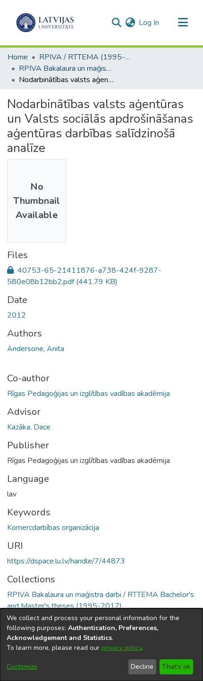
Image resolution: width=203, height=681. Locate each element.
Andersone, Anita (35, 349)
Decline (142, 666)
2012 (16, 315)
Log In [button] (149, 22)
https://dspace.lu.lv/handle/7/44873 (66, 561)
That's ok (176, 666)
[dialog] (101, 644)
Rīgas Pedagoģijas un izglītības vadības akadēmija (88, 393)
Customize (22, 666)
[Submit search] (116, 22)
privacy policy (122, 647)
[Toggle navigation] (182, 23)
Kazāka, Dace (29, 427)
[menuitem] (130, 22)
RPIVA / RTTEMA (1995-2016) (86, 57)
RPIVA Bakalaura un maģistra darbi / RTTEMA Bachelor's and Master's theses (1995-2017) (66, 68)
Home (18, 57)
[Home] (45, 23)
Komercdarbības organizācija (53, 527)
